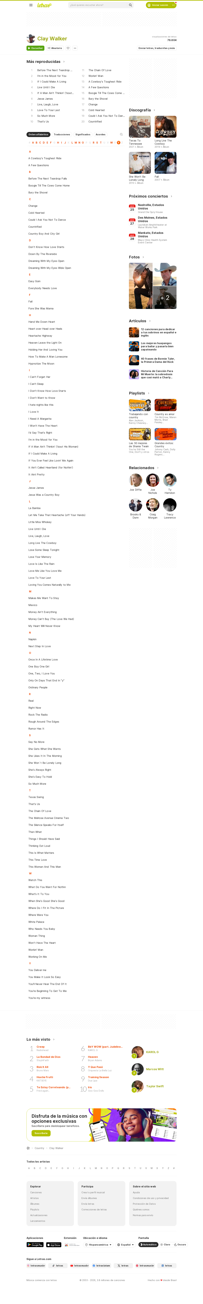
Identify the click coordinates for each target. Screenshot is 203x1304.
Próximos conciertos (148, 196)
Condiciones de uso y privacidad (151, 1198)
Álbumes (34, 1203)
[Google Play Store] (35, 1244)
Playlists (34, 1209)
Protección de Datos (144, 1203)
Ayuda (136, 1192)
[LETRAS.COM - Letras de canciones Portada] (44, 5)
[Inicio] (28, 1148)
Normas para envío (143, 1215)
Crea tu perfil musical (93, 1192)
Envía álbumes (89, 1198)
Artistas (34, 1198)
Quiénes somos (141, 1209)
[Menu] (30, 5)
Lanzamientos (37, 1221)
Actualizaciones (38, 1215)
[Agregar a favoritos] (68, 48)
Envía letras (88, 1203)
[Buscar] (130, 5)
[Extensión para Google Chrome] (72, 1244)
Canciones (36, 1192)
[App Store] (53, 1244)
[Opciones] (75, 48)
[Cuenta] (173, 5)
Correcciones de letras (94, 1209)
